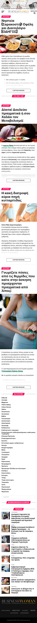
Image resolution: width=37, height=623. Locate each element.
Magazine (5, 402)
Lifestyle (4, 400)
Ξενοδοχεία (5, 452)
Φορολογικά (6, 487)
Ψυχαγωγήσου (6, 489)
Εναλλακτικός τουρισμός (10, 430)
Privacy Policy (16, 610)
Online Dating (6, 405)
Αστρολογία (6, 411)
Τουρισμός (5, 482)
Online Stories (6, 407)
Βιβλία (4, 416)
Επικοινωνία (24, 613)
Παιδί (3, 459)
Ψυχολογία (5, 491)
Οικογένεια (5, 454)
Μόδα (3, 450)
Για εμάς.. (25, 610)
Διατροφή (5, 425)
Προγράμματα (6, 464)
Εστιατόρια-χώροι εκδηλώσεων (13, 443)
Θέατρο (4, 445)
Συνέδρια (5, 471)
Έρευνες (4, 441)
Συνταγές (5, 475)
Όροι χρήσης (6, 610)
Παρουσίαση (6, 461)
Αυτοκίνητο (5, 414)
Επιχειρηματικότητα (8, 438)
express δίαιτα (8, 145)
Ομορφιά (4, 457)
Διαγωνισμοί (6, 421)
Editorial (4, 398)
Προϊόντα (5, 466)
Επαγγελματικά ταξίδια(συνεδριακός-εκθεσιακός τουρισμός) (18, 433)
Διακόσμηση (6, 423)
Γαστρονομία (6, 418)
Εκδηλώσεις (6, 428)
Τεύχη (4, 478)
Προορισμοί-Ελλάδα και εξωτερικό (14, 468)
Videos (4, 409)
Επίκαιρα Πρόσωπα (8, 436)
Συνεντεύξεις (6, 473)
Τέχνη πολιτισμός (8, 480)
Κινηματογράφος (7, 448)
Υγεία (3, 484)
